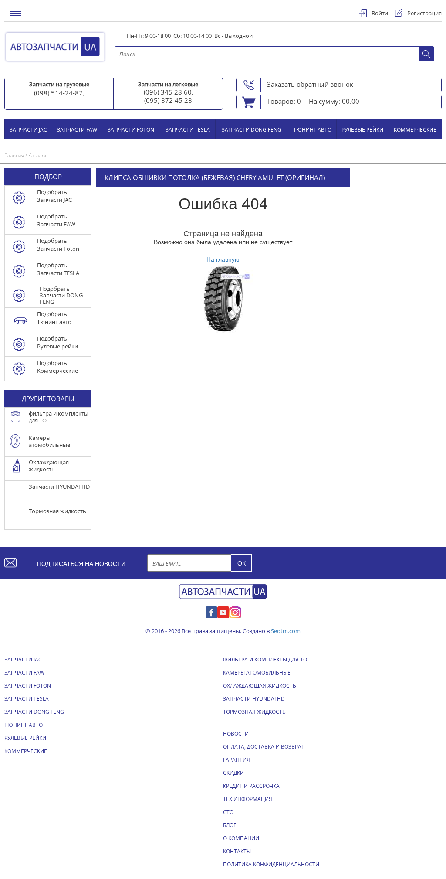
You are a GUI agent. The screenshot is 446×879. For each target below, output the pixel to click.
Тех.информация (247, 799)
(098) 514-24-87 (58, 93)
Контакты (237, 851)
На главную (223, 259)
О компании (241, 838)
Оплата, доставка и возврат (263, 746)
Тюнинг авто (312, 129)
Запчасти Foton (131, 129)
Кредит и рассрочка (251, 786)
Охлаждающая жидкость (259, 685)
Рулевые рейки (362, 129)
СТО (228, 812)
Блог (229, 825)
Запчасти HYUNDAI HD (254, 698)
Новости (236, 733)
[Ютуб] (223, 611)
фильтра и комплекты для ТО (265, 659)
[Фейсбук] (211, 611)
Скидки (233, 773)
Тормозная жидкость (254, 711)
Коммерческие (415, 129)
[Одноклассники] (235, 611)
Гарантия (236, 759)
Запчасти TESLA (188, 129)
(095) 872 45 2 (166, 100)
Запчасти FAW (77, 129)
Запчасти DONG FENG (251, 129)
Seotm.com (286, 631)
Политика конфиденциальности (271, 864)
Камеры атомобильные (257, 672)
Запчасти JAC (28, 129)
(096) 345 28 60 (168, 92)
